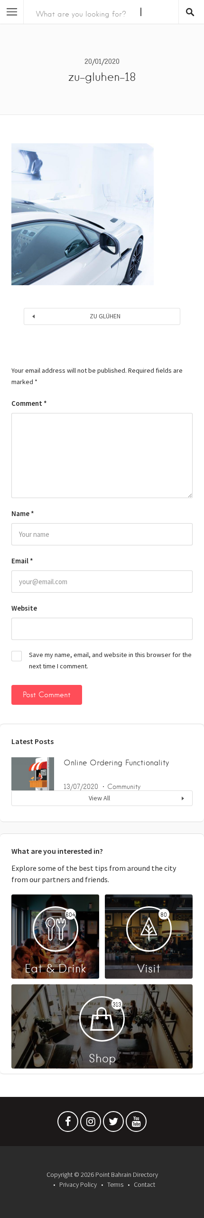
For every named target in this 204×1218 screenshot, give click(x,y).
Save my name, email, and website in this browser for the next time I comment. (110, 660)
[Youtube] (136, 1124)
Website (24, 608)
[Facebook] (67, 1124)
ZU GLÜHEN (105, 316)
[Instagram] (90, 1124)
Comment (29, 403)
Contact (144, 1184)
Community (123, 786)
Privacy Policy (78, 1184)
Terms (115, 1184)
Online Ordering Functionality (116, 762)
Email (22, 560)
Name (22, 513)
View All (99, 798)
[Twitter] (113, 1124)
